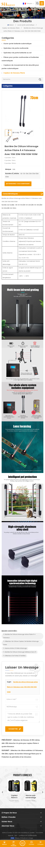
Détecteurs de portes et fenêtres (15, 656)
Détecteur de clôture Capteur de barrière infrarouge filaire (21, 643)
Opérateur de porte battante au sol (17, 52)
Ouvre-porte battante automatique (17, 43)
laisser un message (22, 843)
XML (15, 836)
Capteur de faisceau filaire (10, 28)
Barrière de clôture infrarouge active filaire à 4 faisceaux (19, 636)
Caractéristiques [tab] (10, 193)
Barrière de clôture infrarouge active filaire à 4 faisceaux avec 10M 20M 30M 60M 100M (22, 687)
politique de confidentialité (28, 836)
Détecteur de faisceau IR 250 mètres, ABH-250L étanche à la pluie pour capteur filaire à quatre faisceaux (21, 743)
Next (42, 792)
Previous (2, 792)
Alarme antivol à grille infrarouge (16, 648)
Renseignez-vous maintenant (19, 184)
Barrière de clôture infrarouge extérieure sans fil (20, 652)
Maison (11, 25)
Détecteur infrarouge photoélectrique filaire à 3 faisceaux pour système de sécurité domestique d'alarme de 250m (30, 796)
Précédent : (7, 740)
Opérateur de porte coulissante (15, 48)
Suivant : (6, 750)
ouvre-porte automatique (25, 25)
